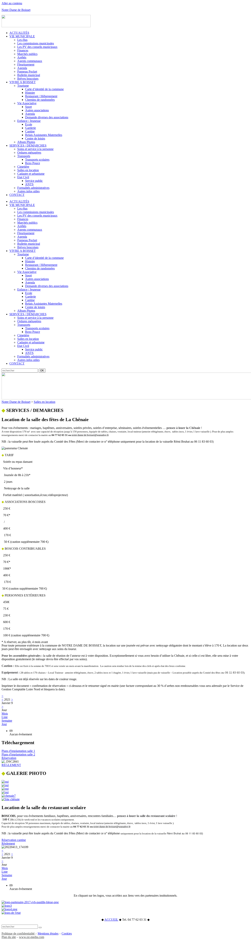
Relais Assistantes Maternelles (43, 135)
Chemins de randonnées (40, 99)
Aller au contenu (12, 3)
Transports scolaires (37, 159)
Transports (23, 156)
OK (42, 370)
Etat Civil (23, 177)
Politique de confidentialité (18, 933)
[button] (18, 751)
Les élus (22, 39)
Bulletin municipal (28, 75)
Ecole (28, 124)
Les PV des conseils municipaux (37, 47)
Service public (34, 180)
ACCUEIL (111, 919)
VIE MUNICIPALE (22, 36)
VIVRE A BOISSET (22, 82)
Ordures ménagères (29, 152)
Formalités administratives (33, 187)
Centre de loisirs (35, 138)
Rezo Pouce (32, 163)
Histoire (30, 92)
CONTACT (17, 194)
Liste (5, 717)
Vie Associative (26, 103)
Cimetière (23, 166)
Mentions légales (48, 933)
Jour (4, 724)
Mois (5, 713)
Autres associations (37, 110)
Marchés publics (27, 54)
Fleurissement (25, 64)
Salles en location (28, 170)
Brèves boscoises (27, 78)
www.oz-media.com (31, 937)
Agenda (22, 68)
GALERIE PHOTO (24, 773)
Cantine (30, 131)
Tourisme (23, 85)
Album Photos (26, 142)
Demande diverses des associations (46, 117)
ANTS (29, 184)
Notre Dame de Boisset (16, 10)
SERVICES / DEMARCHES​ (32, 410)
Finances (22, 50)
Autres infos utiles (28, 191)
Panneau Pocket (27, 71)
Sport (28, 106)
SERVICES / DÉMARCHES (27, 145)
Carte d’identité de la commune (44, 89)
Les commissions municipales (35, 43)
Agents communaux (29, 61)
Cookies (67, 933)
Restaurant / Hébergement (41, 96)
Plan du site (9, 937)
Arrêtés (21, 57)
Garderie (30, 128)
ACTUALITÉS (19, 32)
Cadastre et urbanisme (31, 173)
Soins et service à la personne (35, 149)
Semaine (7, 720)
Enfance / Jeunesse (29, 120)
